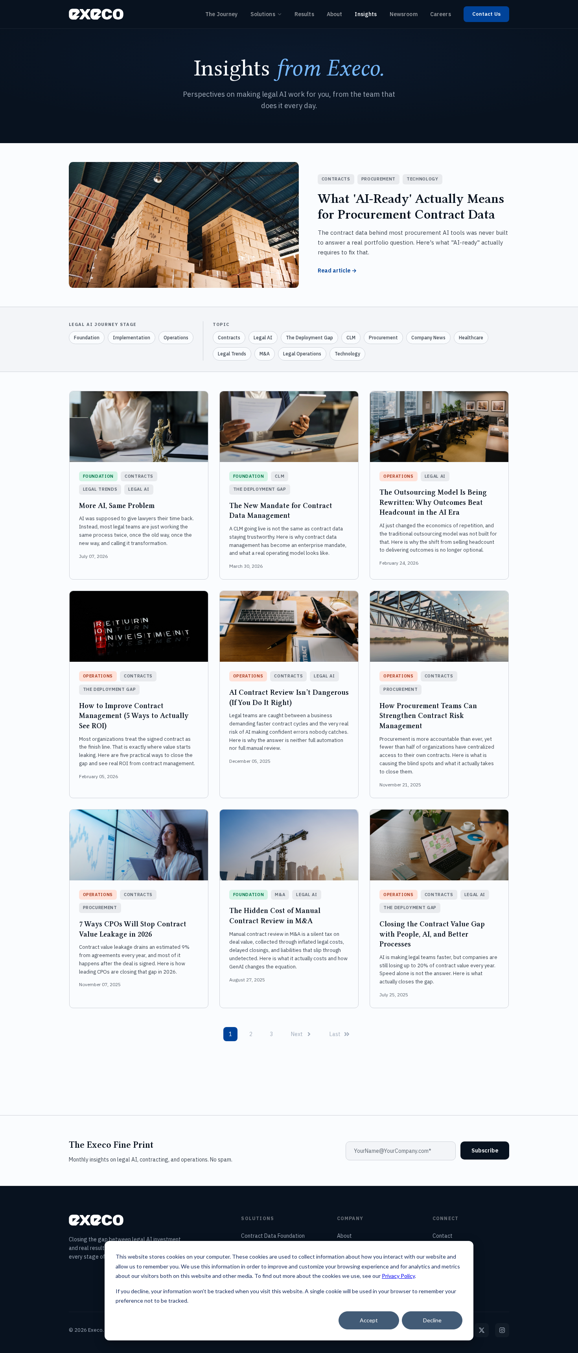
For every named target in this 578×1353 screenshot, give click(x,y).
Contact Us (486, 14)
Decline (432, 1320)
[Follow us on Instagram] (502, 1330)
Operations (176, 338)
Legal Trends (232, 354)
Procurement (383, 338)
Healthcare (471, 338)
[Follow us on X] (482, 1330)
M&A (265, 354)
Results (304, 14)
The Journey (221, 14)
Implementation (131, 338)
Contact (443, 1235)
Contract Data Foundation (273, 1235)
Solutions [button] (262, 14)
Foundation (86, 338)
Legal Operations (302, 354)
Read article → (337, 270)
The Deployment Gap (309, 338)
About (334, 14)
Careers (440, 14)
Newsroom (404, 14)
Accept (369, 1320)
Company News (428, 338)
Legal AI (263, 338)
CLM (350, 338)
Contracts (229, 338)
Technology (347, 354)
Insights (366, 14)
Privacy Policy (398, 1275)
